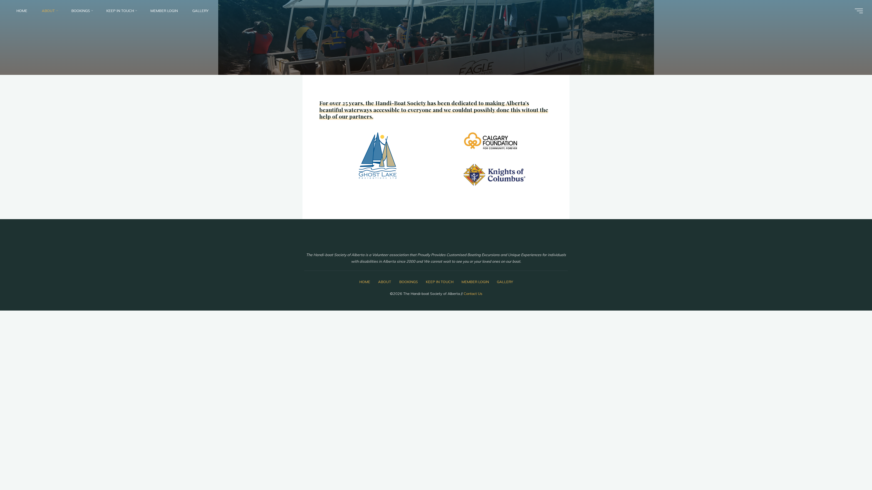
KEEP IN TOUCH (439, 281)
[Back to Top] (854, 472)
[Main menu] (859, 11)
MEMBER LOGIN (475, 281)
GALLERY (505, 281)
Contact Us (473, 293)
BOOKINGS (408, 281)
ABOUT (384, 281)
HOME (364, 281)
